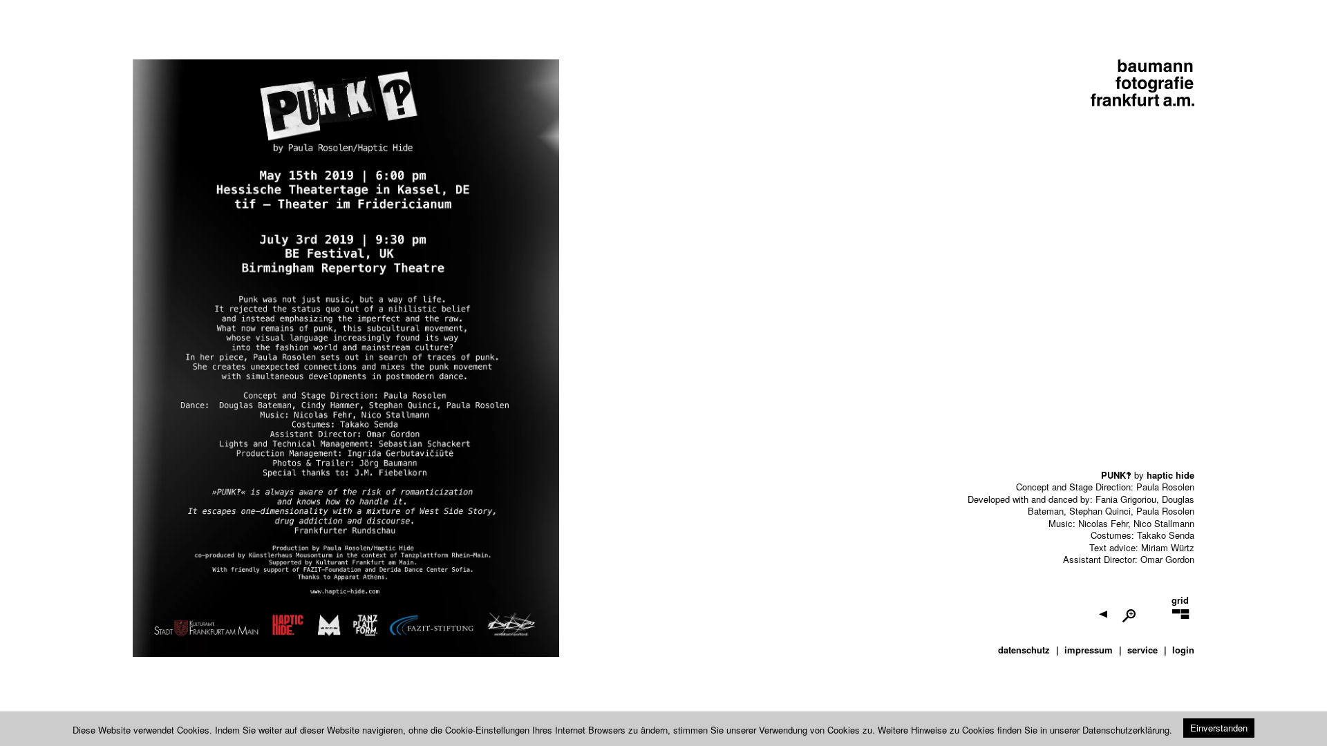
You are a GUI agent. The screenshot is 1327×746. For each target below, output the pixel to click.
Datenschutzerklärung (1125, 729)
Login (1183, 649)
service (1142, 649)
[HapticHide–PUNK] (1152, 622)
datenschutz (1024, 649)
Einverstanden (1219, 727)
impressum (1088, 649)
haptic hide (1170, 474)
